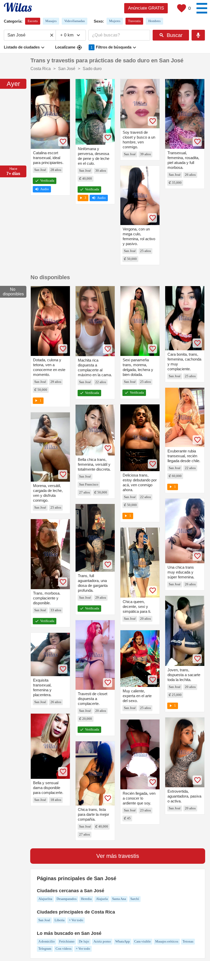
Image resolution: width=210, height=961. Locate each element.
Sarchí (134, 899)
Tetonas (188, 941)
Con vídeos (63, 948)
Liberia (60, 920)
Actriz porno (102, 941)
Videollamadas (74, 21)
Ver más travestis (117, 856)
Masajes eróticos (166, 941)
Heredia (86, 899)
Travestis (134, 21)
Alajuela (102, 899)
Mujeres (114, 21)
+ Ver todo (76, 920)
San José (44, 920)
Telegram (44, 948)
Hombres (154, 21)
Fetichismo (67, 941)
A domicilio (46, 941)
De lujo (84, 941)
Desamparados (67, 899)
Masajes (51, 21)
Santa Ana (119, 899)
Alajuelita (45, 899)
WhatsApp (122, 941)
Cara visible (142, 941)
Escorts (33, 21)
